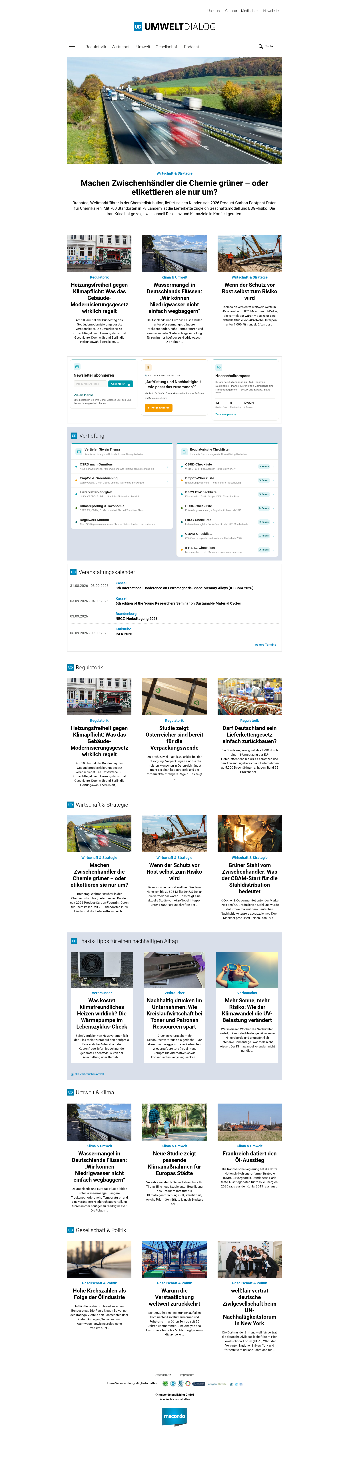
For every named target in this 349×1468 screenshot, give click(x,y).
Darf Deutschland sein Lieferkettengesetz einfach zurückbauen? (249, 734)
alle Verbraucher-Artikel (90, 1074)
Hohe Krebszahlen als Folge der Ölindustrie (99, 1293)
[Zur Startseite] (174, 26)
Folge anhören (160, 407)
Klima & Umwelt (174, 277)
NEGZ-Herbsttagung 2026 (136, 618)
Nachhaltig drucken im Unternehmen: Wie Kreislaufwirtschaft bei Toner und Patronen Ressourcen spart (174, 1013)
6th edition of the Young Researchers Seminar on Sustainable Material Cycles (178, 603)
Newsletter (271, 11)
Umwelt (143, 46)
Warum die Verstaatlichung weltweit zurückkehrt (174, 1297)
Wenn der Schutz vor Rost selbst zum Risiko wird (249, 291)
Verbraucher (102, 993)
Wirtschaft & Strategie (174, 173)
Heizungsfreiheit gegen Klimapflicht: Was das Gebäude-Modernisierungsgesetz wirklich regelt (99, 298)
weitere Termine (265, 644)
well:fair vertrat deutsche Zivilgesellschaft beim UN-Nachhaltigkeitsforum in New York (249, 1307)
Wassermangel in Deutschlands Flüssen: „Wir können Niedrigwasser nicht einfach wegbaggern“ (174, 298)
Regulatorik (95, 46)
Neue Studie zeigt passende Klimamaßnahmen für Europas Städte (174, 1163)
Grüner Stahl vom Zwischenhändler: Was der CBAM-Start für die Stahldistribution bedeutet (250, 878)
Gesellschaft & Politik (99, 1283)
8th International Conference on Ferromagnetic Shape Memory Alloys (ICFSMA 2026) (184, 588)
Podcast (191, 46)
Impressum (187, 1375)
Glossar (231, 11)
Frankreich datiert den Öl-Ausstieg (250, 1156)
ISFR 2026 (124, 634)
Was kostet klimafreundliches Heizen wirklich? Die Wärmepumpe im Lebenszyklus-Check (101, 1013)
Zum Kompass (224, 414)
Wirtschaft (121, 46)
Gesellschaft (167, 46)
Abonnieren (118, 383)
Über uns (214, 11)
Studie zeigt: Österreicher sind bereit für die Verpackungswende (174, 738)
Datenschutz (163, 1375)
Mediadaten (250, 11)
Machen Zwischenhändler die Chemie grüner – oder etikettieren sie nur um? (174, 187)
